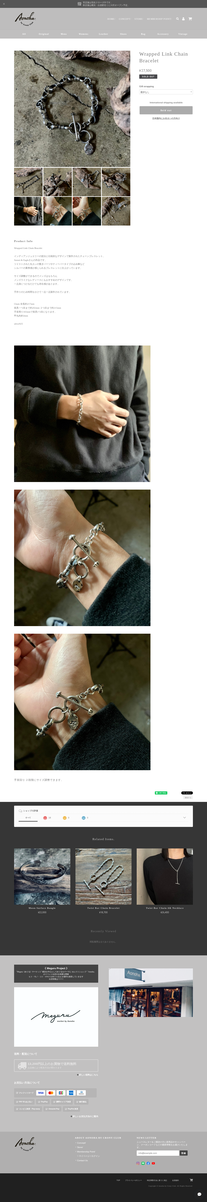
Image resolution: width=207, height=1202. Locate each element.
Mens (64, 34)
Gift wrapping (146, 86)
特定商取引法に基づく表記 (157, 1180)
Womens (83, 34)
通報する (188, 798)
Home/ (111, 19)
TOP (118, 1180)
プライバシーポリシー (133, 1180)
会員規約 (175, 1180)
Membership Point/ (159, 19)
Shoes (123, 34)
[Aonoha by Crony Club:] (151, 992)
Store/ (139, 19)
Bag (143, 34)
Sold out (166, 110)
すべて (28, 818)
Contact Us (82, 1160)
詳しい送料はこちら (88, 1075)
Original (44, 34)
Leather (103, 34)
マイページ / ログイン (89, 1156)
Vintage (182, 34)
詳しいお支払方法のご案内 (85, 1116)
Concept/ (125, 19)
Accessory (163, 34)
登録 (183, 1153)
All (24, 34)
